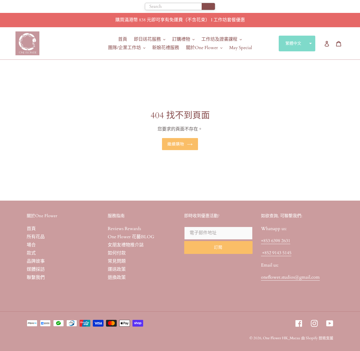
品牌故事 (36, 261)
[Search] (208, 6)
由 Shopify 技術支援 (317, 338)
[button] (297, 43)
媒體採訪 (36, 269)
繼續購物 (175, 144)
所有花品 (36, 237)
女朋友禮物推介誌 (126, 245)
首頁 (31, 229)
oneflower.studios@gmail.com (290, 277)
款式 (31, 253)
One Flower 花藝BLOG (131, 237)
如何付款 (117, 253)
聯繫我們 (36, 277)
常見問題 (117, 261)
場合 (31, 245)
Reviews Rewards (124, 229)
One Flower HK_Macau (281, 338)
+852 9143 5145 (276, 253)
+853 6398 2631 (275, 241)
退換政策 (117, 277)
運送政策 (117, 269)
